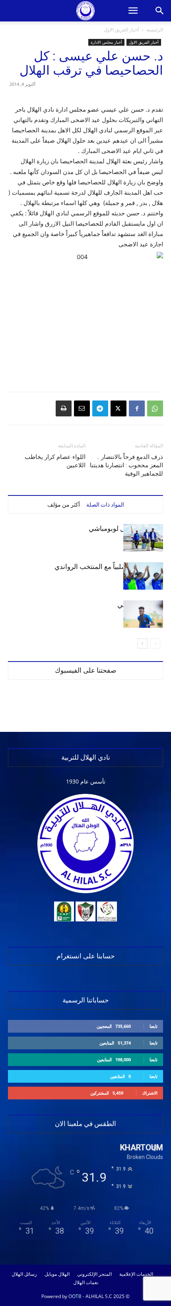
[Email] (82, 408)
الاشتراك (149, 1093)
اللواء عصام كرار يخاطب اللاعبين (55, 461)
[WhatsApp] (155, 408)
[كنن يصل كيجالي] (143, 614)
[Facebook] (137, 408)
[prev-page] (155, 643)
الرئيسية (154, 29)
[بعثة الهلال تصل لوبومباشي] (143, 537)
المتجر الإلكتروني (94, 1274)
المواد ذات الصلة (105, 504)
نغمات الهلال (85, 1282)
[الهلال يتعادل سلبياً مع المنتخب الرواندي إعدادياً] (143, 576)
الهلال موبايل (57, 1274)
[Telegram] (100, 408)
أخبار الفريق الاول (121, 29)
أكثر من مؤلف (63, 504)
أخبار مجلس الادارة (106, 42)
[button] (133, 10)
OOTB (75, 1296)
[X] (118, 408)
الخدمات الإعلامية (136, 1274)
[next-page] (143, 643)
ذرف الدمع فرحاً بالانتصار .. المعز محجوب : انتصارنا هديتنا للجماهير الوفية (126, 465)
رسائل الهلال (24, 1274)
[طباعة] (64, 408)
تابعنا (153, 1026)
